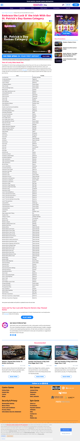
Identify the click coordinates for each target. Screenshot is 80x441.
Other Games (43, 8)
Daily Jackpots (34, 396)
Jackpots (32, 394)
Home (11, 8)
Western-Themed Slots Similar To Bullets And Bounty (12, 362)
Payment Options (35, 407)
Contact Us (33, 413)
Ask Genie (22, 8)
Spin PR (68, 8)
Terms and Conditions (8, 407)
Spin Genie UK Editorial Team (18, 323)
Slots (32, 8)
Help (31, 411)
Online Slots (5, 390)
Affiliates (33, 409)
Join (75, 4)
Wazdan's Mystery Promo (69, 42)
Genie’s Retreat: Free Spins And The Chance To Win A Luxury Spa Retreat (70, 55)
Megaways (33, 392)
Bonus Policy (6, 405)
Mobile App (33, 418)
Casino (4, 394)
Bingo (3, 396)
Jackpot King (34, 390)
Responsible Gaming (8, 403)
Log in (68, 4)
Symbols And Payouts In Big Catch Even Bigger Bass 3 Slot (38, 362)
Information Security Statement (11, 411)
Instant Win (5, 392)
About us (32, 403)
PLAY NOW (27, 317)
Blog (6, 12)
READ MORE (13, 376)
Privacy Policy (6, 409)
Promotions (57, 8)
